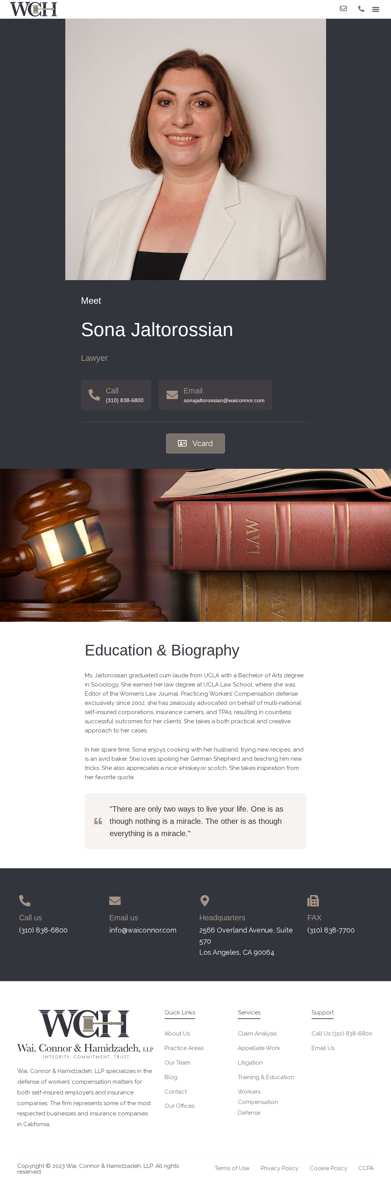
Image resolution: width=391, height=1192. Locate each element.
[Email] (172, 395)
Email (193, 390)
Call (112, 390)
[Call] (94, 395)
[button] (375, 9)
